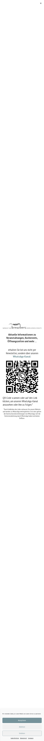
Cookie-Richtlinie (15, 738)
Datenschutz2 (23, 738)
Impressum (30, 738)
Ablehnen (22, 727)
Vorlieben (22, 733)
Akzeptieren (22, 720)
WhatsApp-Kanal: (22, 356)
